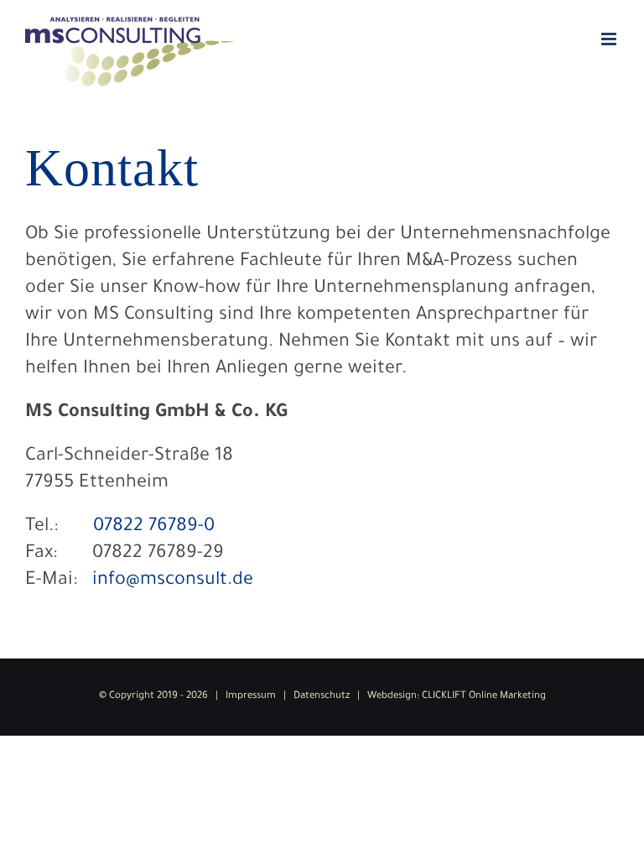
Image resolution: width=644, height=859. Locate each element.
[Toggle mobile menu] (610, 39)
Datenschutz (321, 696)
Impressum (251, 696)
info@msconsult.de (172, 581)
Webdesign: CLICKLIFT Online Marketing (456, 696)
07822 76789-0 (154, 528)
